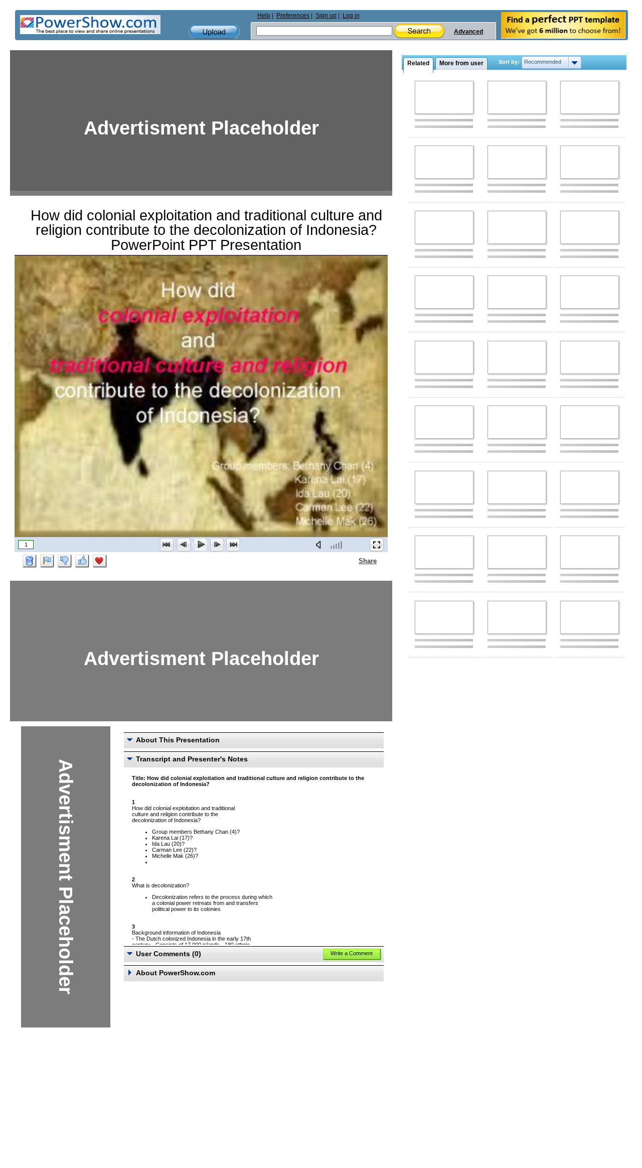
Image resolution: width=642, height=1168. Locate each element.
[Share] (353, 561)
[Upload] (214, 32)
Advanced (468, 31)
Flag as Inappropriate (47, 561)
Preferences (292, 15)
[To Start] (167, 544)
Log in (351, 15)
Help (263, 15)
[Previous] (183, 544)
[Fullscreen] (376, 544)
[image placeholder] (444, 97)
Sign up (326, 15)
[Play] (200, 544)
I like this (82, 561)
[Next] (216, 544)
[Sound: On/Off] (320, 544)
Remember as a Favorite (100, 561)
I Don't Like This (65, 561)
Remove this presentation (30, 561)
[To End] (233, 544)
